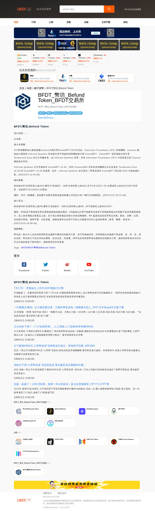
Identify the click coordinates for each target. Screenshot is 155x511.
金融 (86, 22)
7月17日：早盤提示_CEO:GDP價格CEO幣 (39, 288)
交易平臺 (106, 22)
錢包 (126, 22)
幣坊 (38, 247)
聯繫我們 (47, 493)
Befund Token (48, 247)
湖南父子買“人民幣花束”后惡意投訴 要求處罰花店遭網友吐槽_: (50, 365)
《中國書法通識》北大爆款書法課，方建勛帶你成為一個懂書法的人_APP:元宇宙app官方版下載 (69, 307)
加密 (29, 88)
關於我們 (62, 493)
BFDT (24, 247)
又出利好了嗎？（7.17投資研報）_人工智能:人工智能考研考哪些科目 (54, 326)
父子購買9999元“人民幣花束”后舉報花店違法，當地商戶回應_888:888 (54, 345)
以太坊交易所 (64, 507)
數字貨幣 (39, 88)
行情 (33, 22)
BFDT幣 (32, 247)
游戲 (69, 22)
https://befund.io (45, 117)
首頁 (16, 22)
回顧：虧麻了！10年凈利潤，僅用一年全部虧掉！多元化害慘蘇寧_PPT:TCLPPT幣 (61, 384)
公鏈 (51, 22)
